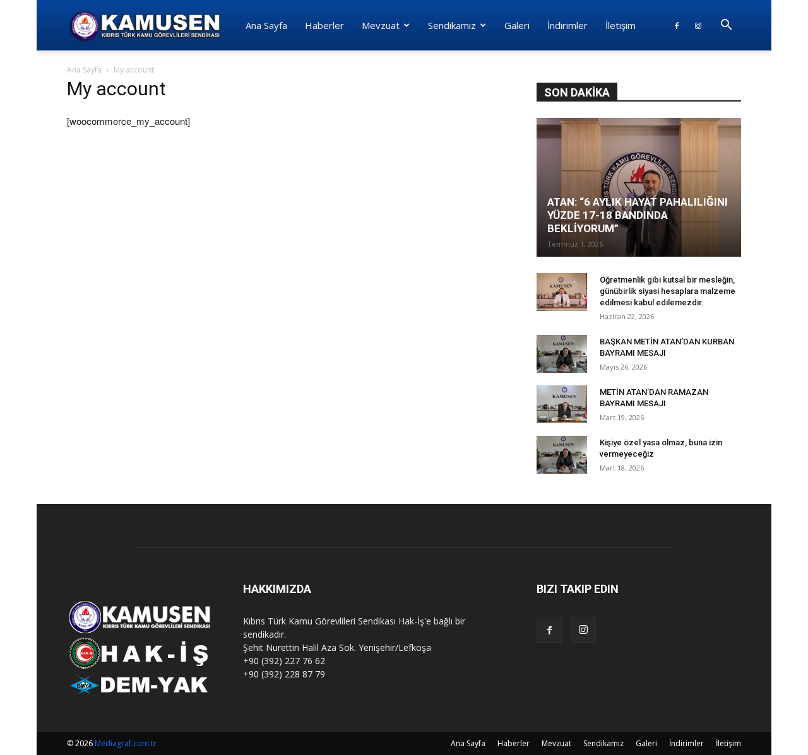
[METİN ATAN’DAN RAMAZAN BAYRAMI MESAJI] (562, 404)
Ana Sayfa (266, 25)
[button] (726, 26)
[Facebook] (676, 25)
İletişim (620, 25)
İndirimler (567, 25)
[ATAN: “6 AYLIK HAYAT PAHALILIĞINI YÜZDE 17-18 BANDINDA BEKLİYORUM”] (639, 187)
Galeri (517, 25)
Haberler (324, 25)
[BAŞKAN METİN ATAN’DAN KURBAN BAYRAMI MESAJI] (562, 354)
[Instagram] (698, 25)
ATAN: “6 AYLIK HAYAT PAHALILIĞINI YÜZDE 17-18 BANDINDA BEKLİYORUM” (637, 215)
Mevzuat (381, 25)
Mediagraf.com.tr (126, 743)
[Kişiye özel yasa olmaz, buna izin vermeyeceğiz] (562, 455)
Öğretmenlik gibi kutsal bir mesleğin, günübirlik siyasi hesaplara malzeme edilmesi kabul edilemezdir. (667, 291)
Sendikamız (452, 25)
